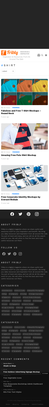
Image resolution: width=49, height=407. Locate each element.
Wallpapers (38, 314)
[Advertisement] (24, 24)
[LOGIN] (38, 55)
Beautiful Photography (36, 290)
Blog (4, 294)
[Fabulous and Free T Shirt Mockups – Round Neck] (24, 92)
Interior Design (28, 304)
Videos (27, 314)
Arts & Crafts (20, 290)
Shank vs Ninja (9, 366)
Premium (6, 311)
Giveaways (38, 301)
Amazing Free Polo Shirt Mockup (18, 155)
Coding (24, 294)
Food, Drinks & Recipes (32, 297)
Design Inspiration (36, 294)
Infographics (15, 304)
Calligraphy (14, 294)
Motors (20, 307)
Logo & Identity (8, 307)
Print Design (17, 311)
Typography (17, 314)
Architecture (7, 290)
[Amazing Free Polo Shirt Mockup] (24, 136)
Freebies (15, 107)
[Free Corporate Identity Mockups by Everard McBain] (24, 178)
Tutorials (6, 314)
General (27, 301)
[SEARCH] (42, 55)
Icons (5, 304)
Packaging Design (32, 307)
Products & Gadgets (32, 311)
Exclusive (17, 297)
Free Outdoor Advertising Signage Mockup (21, 372)
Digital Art (6, 297)
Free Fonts (17, 301)
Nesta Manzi (7, 363)
